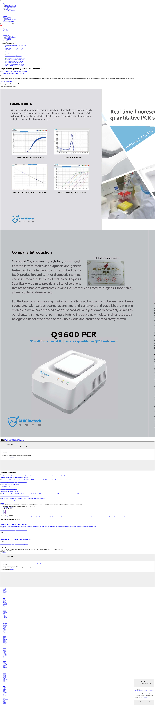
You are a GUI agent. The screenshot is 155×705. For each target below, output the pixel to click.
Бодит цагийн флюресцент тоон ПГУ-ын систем (15, 46)
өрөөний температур (84, 516)
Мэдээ (4, 20)
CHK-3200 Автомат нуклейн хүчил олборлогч (15, 49)
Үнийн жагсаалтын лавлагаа (6, 550)
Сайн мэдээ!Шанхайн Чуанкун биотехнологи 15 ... (13, 530)
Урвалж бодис (8, 9)
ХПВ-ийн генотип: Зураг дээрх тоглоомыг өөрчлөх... (14, 544)
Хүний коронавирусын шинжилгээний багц (16, 516)
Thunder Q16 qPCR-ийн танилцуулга (10, 491)
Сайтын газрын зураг (41, 515)
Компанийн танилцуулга (10, 5)
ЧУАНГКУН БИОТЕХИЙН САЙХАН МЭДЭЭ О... (13, 524)
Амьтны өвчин (11, 12)
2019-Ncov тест (3, 516)
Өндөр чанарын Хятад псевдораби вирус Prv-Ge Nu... (14, 477)
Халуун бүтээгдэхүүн (31, 515)
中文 (3, 25)
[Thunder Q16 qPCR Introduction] (8, 489)
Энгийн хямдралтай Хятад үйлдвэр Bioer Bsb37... (13, 482)
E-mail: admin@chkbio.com (8, 507)
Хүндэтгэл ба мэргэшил (10, 7)
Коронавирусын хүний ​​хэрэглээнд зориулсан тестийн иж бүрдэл (65, 516)
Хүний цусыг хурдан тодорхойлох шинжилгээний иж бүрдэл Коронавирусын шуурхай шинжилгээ (109, 516)
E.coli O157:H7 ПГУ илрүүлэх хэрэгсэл (13, 56)
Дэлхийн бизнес (8, 18)
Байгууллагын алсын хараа (10, 6)
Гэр (3, 3)
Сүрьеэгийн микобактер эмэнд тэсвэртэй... (11, 534)
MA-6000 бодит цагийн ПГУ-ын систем (13, 62)
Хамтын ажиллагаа (7, 17)
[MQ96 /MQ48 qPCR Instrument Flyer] (10, 484)
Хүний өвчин (10, 13)
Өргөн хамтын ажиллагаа (10, 19)
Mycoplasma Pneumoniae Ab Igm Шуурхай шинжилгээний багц (39, 516)
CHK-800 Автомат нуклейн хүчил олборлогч (14, 65)
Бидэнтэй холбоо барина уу (8, 21)
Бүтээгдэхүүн (5, 8)
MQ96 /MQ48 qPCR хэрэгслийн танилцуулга (15, 440)
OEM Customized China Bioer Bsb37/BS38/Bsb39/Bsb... (14, 496)
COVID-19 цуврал (11, 10)
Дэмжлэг (5, 16)
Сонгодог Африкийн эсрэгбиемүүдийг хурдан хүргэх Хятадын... (17, 500)
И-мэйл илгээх (3, 552)
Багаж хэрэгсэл (8, 15)
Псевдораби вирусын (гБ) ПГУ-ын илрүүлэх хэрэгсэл (16, 52)
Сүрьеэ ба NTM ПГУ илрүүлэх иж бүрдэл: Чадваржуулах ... (16, 539)
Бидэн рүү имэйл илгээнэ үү (6, 81)
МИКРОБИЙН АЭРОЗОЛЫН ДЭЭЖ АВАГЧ (14, 59)
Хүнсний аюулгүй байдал (13, 11)
